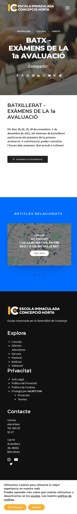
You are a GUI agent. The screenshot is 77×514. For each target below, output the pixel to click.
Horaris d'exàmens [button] (29, 159)
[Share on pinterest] (33, 75)
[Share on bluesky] (49, 75)
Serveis (16, 354)
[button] (67, 8)
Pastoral (17, 357)
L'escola (17, 342)
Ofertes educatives (18, 348)
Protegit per (27, 391)
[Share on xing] (54, 75)
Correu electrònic (13, 422)
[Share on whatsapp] (43, 75)
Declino (36, 507)
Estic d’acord (15, 507)
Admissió (17, 365)
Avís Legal (18, 379)
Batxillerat (25, 31)
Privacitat (24, 395)
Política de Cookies (23, 387)
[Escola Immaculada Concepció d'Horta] (30, 8)
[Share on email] (59, 75)
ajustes (35, 496)
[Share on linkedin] (38, 75)
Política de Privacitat (24, 383)
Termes (22, 399)
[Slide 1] (34, 275)
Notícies (17, 362)
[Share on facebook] (17, 75)
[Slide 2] (39, 275)
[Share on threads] (27, 75)
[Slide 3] (43, 275)
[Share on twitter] (22, 75)
